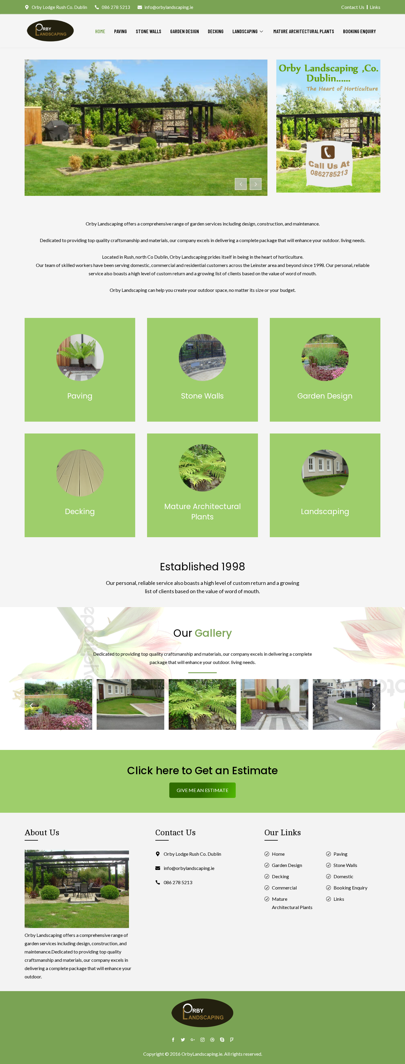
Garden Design (184, 31)
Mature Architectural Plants (303, 31)
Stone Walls (148, 31)
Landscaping (245, 31)
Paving (120, 31)
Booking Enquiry (359, 31)
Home (100, 31)
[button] (31, 705)
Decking (216, 31)
